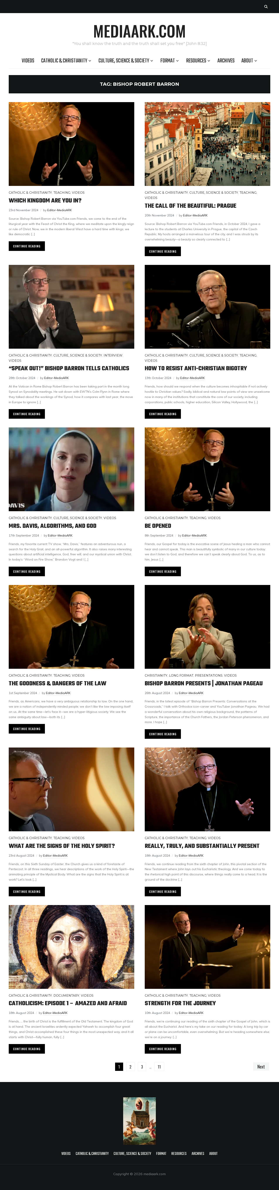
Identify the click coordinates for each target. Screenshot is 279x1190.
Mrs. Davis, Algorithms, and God (52, 526)
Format (167, 61)
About (247, 61)
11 (159, 1067)
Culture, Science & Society (124, 61)
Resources (196, 61)
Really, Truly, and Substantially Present (203, 846)
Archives (226, 61)
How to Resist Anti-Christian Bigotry (196, 368)
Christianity (156, 675)
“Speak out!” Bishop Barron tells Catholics (69, 368)
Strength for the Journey (180, 1003)
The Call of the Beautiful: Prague (190, 206)
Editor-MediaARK (59, 210)
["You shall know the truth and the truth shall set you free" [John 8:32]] (139, 1100)
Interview (113, 355)
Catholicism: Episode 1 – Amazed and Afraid (68, 1003)
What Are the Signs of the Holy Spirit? (62, 846)
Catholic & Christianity (64, 61)
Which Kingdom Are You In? (45, 201)
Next (261, 1066)
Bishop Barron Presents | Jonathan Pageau (204, 683)
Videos (28, 61)
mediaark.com (139, 30)
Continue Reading (27, 246)
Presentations (209, 675)
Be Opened (158, 526)
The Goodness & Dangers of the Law (57, 683)
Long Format (181, 675)
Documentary (66, 996)
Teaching (61, 193)
